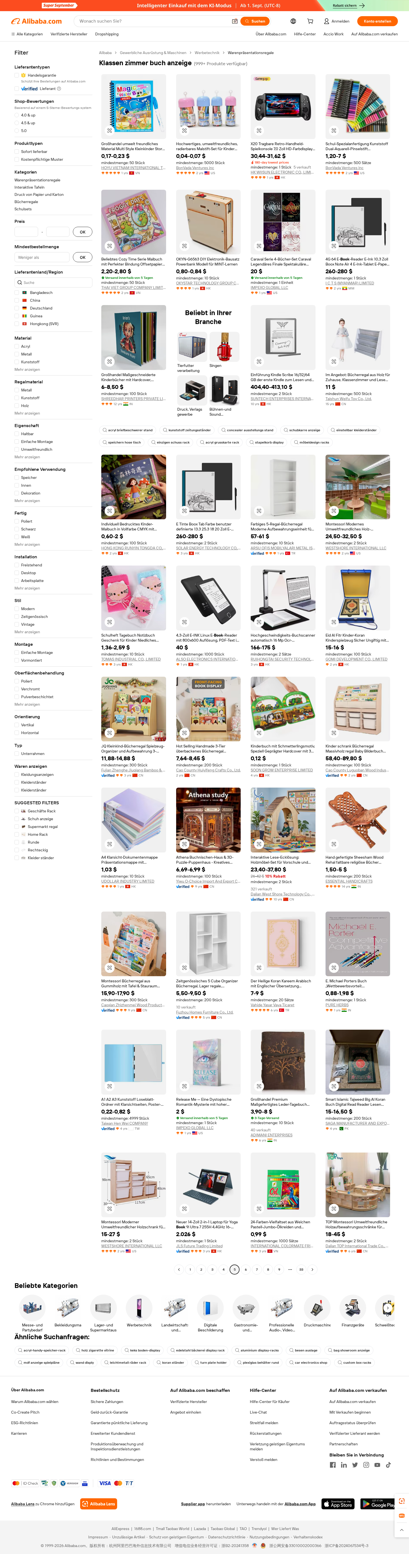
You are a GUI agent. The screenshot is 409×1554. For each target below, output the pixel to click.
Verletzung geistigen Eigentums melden (277, 1446)
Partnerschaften (343, 1444)
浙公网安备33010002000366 (295, 1545)
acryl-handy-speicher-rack (44, 1350)
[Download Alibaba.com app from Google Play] (379, 1503)
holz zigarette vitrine (98, 1350)
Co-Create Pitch (25, 1412)
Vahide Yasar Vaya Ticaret (272, 1005)
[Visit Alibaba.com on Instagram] (366, 1465)
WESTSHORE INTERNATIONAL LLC (356, 548)
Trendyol (259, 1528)
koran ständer (173, 1363)
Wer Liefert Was (285, 1528)
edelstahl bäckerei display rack (200, 1350)
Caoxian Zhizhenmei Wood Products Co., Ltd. (133, 1005)
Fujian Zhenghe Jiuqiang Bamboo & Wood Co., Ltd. (133, 770)
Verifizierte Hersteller (188, 1401)
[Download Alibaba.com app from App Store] (338, 1503)
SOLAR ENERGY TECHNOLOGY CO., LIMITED (208, 548)
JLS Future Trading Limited (199, 1246)
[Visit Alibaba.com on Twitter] (355, 1465)
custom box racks (357, 1363)
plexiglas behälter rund (261, 1363)
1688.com (142, 1528)
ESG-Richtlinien (24, 1423)
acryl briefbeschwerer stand (130, 430)
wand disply (85, 1363)
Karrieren (19, 1433)
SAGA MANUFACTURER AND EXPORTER (358, 1123)
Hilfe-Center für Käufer (270, 1401)
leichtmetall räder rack (128, 1363)
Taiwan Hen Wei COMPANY (124, 1123)
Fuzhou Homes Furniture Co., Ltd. (204, 1012)
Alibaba (105, 52)
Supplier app (193, 1504)
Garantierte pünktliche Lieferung (119, 1423)
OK (82, 232)
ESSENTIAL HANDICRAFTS (349, 881)
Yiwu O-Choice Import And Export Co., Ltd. (208, 881)
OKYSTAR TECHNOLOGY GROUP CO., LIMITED (208, 283)
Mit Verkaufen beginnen (350, 1412)
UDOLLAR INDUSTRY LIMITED (127, 881)
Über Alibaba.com (27, 1390)
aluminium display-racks (260, 1350)
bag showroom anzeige (352, 1350)
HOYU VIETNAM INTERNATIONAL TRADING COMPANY (133, 167)
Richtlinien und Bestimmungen (117, 1459)
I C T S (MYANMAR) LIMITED (350, 283)
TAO (243, 1528)
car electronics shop (311, 1363)
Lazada (200, 1528)
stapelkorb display (269, 442)
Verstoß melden (263, 1459)
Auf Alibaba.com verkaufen (352, 1401)
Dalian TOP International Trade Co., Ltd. (358, 1246)
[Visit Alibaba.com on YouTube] (377, 1465)
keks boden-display (145, 1350)
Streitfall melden (264, 1423)
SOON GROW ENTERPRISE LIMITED (282, 770)
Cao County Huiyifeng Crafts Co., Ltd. (208, 770)
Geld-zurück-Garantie (109, 1412)
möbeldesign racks (314, 442)
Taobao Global (223, 1528)
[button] (234, 21)
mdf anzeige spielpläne (42, 1363)
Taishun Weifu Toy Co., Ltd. (349, 398)
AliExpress (120, 1528)
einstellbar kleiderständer (356, 430)
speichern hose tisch (124, 442)
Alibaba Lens (23, 1504)
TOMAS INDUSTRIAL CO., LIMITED (131, 659)
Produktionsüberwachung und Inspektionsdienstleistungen (117, 1446)
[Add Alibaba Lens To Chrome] (98, 1503)
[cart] (311, 22)
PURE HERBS (337, 1005)
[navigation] (53, 662)
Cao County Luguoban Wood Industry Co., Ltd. (358, 770)
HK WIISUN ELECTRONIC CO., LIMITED (283, 172)
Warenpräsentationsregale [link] (251, 52)
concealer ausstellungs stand (250, 430)
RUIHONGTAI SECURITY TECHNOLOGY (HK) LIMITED (283, 659)
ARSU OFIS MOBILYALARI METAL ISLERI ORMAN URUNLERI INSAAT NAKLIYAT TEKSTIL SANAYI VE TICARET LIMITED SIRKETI (283, 548)
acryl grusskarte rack (222, 442)
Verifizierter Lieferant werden (354, 1433)
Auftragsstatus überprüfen (352, 1423)
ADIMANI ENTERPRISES (271, 1135)
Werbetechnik (207, 52)
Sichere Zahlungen (107, 1401)
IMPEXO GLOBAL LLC (269, 287)
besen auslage (306, 1350)
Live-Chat (258, 1412)
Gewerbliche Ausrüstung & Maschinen (153, 52)
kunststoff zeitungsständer (190, 430)
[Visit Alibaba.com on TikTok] (388, 1465)
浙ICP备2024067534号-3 (346, 1545)
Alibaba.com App (300, 1504)
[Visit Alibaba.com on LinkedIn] (344, 1465)
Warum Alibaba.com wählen (34, 1401)
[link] (402, 1501)
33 (301, 1270)
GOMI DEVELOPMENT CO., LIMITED (357, 659)
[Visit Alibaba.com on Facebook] (332, 1465)
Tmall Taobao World (172, 1528)
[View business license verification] (254, 1545)
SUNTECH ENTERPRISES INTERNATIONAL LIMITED (283, 398)
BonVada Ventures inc (195, 167)
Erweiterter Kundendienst (113, 1433)
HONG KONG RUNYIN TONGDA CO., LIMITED (133, 548)
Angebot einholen (185, 1412)
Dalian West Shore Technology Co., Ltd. (283, 894)
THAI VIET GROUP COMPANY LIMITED (133, 287)
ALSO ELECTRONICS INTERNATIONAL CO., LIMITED (208, 659)
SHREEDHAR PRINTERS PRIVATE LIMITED (133, 398)
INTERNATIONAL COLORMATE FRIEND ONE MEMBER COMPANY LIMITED (283, 1246)
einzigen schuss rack (173, 442)
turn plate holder (213, 1363)
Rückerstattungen (266, 1433)
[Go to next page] (312, 1270)
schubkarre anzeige (304, 430)
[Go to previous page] (179, 1270)
